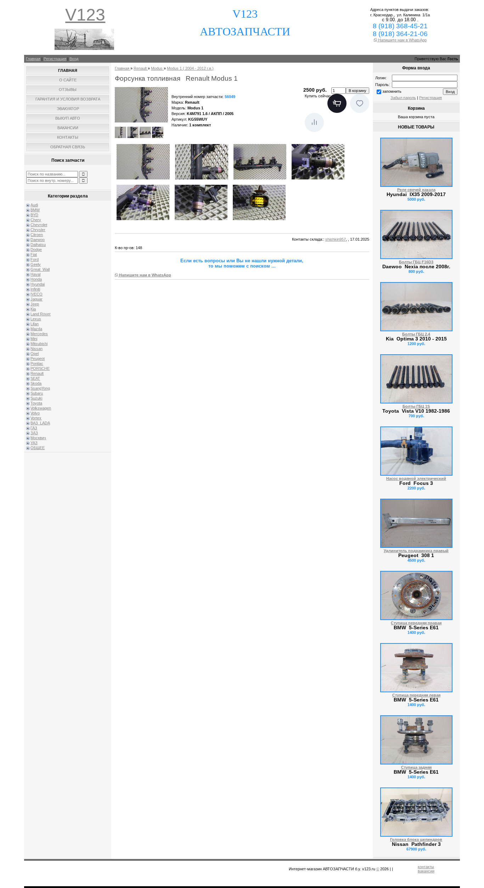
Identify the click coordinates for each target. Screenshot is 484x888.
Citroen (36, 235)
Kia (33, 309)
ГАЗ (33, 428)
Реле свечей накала (416, 190)
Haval (35, 274)
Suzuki (36, 398)
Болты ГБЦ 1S (416, 406)
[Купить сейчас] (337, 103)
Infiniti (35, 289)
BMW (35, 210)
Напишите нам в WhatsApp (402, 40)
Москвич (38, 438)
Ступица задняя (416, 767)
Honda (36, 279)
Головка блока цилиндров (416, 839)
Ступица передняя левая (416, 695)
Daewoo (37, 239)
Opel (34, 353)
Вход (73, 59)
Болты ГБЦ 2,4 (416, 334)
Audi (34, 205)
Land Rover (40, 314)
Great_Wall (40, 269)
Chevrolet (38, 225)
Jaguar (36, 299)
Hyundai (37, 284)
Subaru (36, 393)
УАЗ (34, 443)
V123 (85, 14)
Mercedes (39, 334)
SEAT (35, 378)
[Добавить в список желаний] (359, 103)
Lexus (35, 319)
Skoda (35, 383)
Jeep (34, 304)
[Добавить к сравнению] (314, 122)
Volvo (35, 413)
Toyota (36, 403)
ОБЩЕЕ (37, 448)
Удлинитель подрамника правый (416, 551)
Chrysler (37, 230)
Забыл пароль (403, 98)
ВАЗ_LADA (40, 423)
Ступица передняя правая (416, 623)
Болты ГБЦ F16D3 (416, 262)
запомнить (391, 91)
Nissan (36, 348)
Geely (35, 264)
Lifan (34, 324)
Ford (34, 259)
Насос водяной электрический (416, 478)
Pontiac (36, 363)
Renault (37, 373)
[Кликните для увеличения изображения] (141, 104)
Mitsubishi (38, 344)
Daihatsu (38, 244)
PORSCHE (40, 368)
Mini (33, 339)
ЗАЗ (34, 433)
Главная (33, 59)
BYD (34, 215)
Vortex (35, 418)
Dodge (36, 249)
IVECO (36, 294)
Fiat (33, 254)
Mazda (36, 329)
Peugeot (37, 358)
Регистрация (55, 59)
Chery (35, 220)
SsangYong (40, 388)
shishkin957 (335, 239)
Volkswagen (40, 408)
